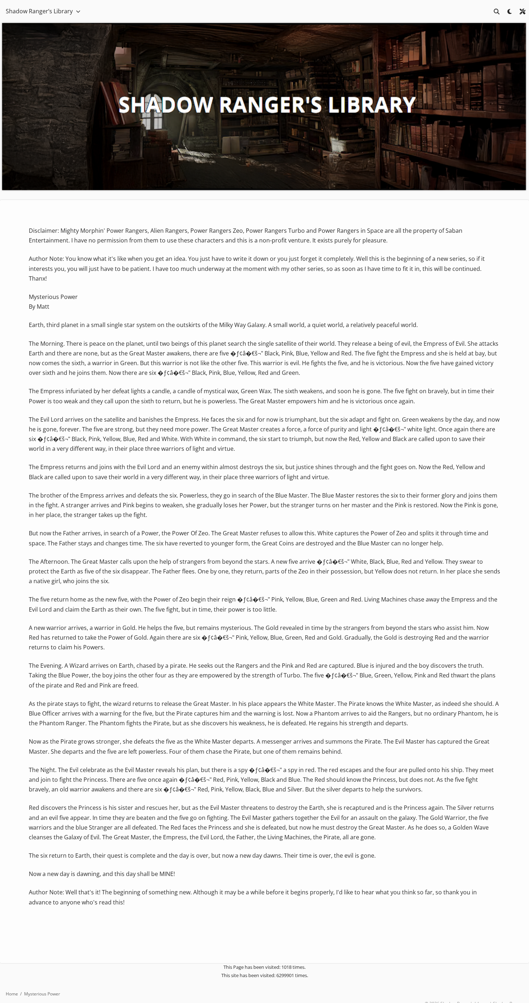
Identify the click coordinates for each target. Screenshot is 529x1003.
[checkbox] (509, 11)
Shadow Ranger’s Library (39, 11)
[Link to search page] (496, 11)
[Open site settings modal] (522, 11)
